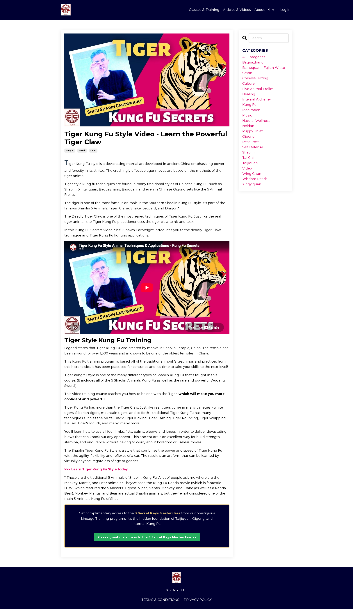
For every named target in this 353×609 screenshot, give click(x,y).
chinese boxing (255, 78)
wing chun (251, 174)
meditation (251, 110)
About (259, 10)
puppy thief (252, 131)
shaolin (82, 150)
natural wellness (256, 121)
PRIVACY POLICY (198, 600)
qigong (248, 137)
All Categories (253, 57)
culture (248, 84)
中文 (271, 10)
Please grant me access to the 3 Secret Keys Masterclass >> (147, 537)
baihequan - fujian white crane (263, 70)
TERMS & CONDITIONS (160, 600)
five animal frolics (258, 89)
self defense (252, 147)
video (93, 150)
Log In (285, 10)
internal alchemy (256, 99)
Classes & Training (204, 10)
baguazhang (253, 62)
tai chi (248, 158)
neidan (248, 126)
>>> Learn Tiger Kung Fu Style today (96, 469)
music (247, 115)
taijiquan (250, 163)
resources (250, 142)
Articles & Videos (237, 10)
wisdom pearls (255, 179)
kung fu (69, 150)
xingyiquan (251, 184)
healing (248, 94)
